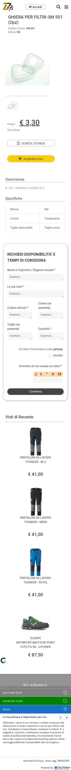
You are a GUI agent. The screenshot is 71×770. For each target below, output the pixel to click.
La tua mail (15, 286)
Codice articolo (17, 307)
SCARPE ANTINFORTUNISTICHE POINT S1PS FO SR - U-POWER (35, 642)
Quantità (45, 329)
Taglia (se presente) (13, 327)
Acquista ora (32, 159)
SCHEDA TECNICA (33, 143)
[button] (27, 93)
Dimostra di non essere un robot (40, 366)
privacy (58, 349)
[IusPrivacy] (62, 768)
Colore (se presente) (44, 305)
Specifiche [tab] (13, 198)
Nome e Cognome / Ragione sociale (31, 270)
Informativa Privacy (33, 760)
